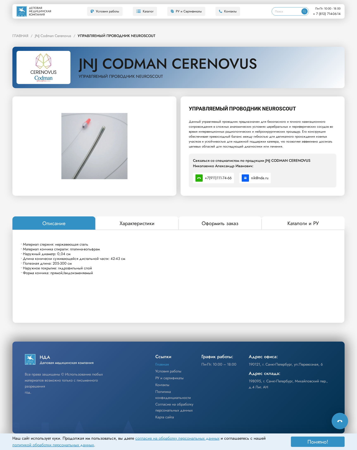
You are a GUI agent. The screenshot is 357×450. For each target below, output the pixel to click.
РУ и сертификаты (169, 378)
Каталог (148, 11)
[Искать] (304, 11)
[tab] (53, 223)
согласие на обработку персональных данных (177, 438)
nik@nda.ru (259, 178)
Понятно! (317, 441)
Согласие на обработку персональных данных (174, 407)
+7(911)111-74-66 (218, 178)
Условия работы (107, 11)
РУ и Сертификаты (189, 11)
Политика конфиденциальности (173, 394)
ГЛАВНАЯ (20, 35)
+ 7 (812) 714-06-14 (326, 13)
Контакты (230, 11)
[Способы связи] (340, 421)
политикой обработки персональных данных (53, 445)
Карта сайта (164, 417)
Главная (162, 364)
